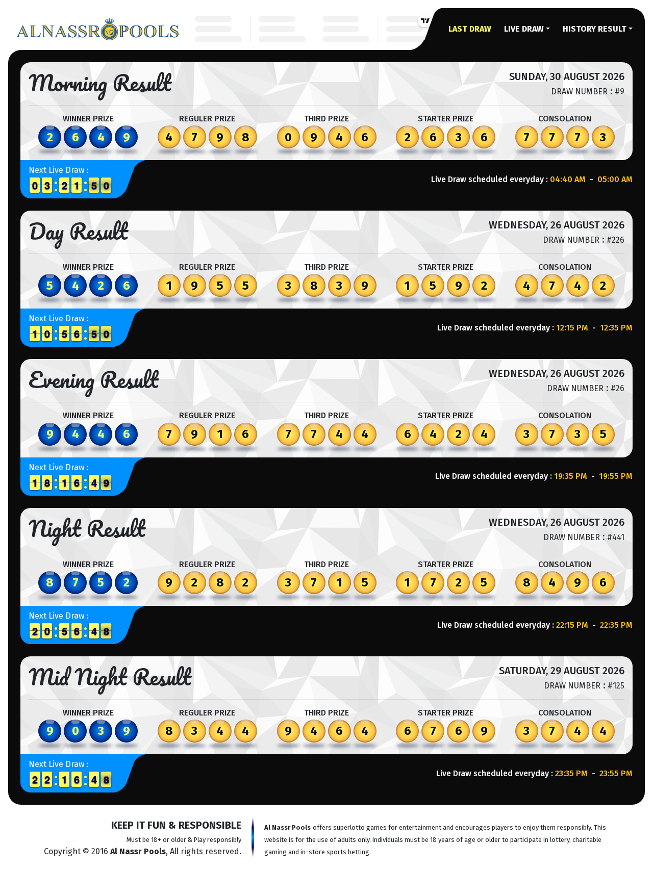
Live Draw (524, 29)
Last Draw (469, 29)
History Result (594, 29)
